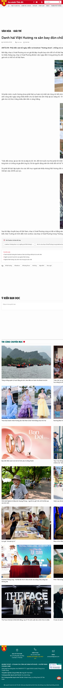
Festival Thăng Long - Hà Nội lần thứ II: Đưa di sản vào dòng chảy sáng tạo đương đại (24, 580)
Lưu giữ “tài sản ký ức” (9, 541)
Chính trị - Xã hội (26, 5)
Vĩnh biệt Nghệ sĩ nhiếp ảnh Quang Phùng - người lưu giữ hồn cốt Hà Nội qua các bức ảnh (25, 502)
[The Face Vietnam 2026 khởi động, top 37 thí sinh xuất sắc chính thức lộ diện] (26, 601)
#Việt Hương (8, 265)
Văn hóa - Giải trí (11, 31)
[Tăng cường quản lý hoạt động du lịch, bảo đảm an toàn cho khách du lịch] (26, 362)
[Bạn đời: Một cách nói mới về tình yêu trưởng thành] (26, 442)
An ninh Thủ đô (15, 2)
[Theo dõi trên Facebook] (34, 2)
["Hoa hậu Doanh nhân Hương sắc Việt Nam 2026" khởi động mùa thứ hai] (26, 402)
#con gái (49, 265)
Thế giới (34, 5)
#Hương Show (26, 265)
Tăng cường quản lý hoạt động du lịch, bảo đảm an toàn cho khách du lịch (24, 380)
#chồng (34, 265)
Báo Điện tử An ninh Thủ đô (4, 3)
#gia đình (41, 265)
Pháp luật (42, 5)
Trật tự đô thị (15, 5)
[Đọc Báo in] (42, 2)
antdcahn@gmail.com (53, 656)
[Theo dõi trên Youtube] (37, 2)
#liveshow (17, 265)
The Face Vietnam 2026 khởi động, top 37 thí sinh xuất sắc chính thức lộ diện (26, 620)
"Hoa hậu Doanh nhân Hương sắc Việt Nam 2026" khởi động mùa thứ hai (24, 420)
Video (47, 5)
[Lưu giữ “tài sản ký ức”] (26, 523)
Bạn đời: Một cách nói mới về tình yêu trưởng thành (18, 461)
